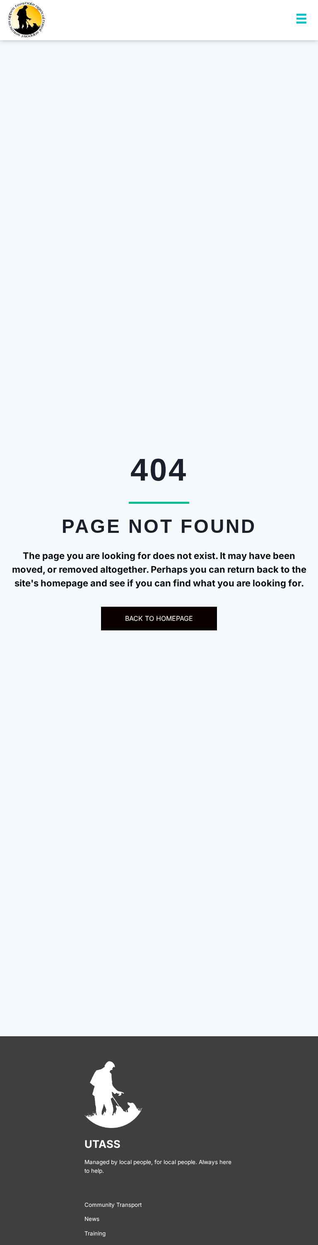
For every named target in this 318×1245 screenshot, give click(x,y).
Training (95, 1233)
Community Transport (113, 1204)
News (91, 1219)
